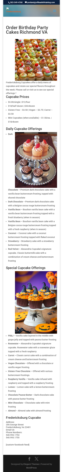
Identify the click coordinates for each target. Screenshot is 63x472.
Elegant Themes (31, 464)
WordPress (31, 468)
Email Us (10, 430)
